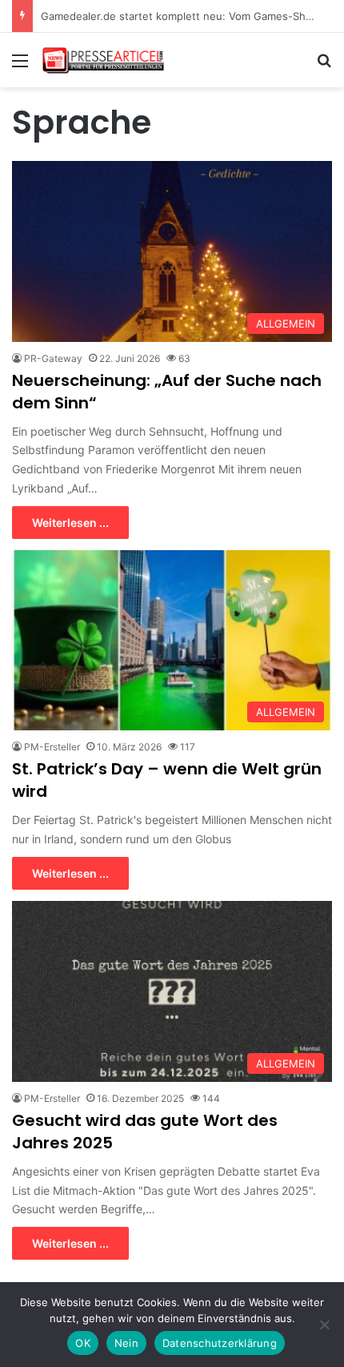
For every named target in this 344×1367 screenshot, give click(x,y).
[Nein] (324, 1325)
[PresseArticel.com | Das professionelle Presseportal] (104, 60)
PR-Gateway (53, 358)
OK (82, 1343)
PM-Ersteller (52, 747)
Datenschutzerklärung (219, 1343)
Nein (126, 1343)
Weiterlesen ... (70, 522)
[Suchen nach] (324, 66)
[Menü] (20, 66)
